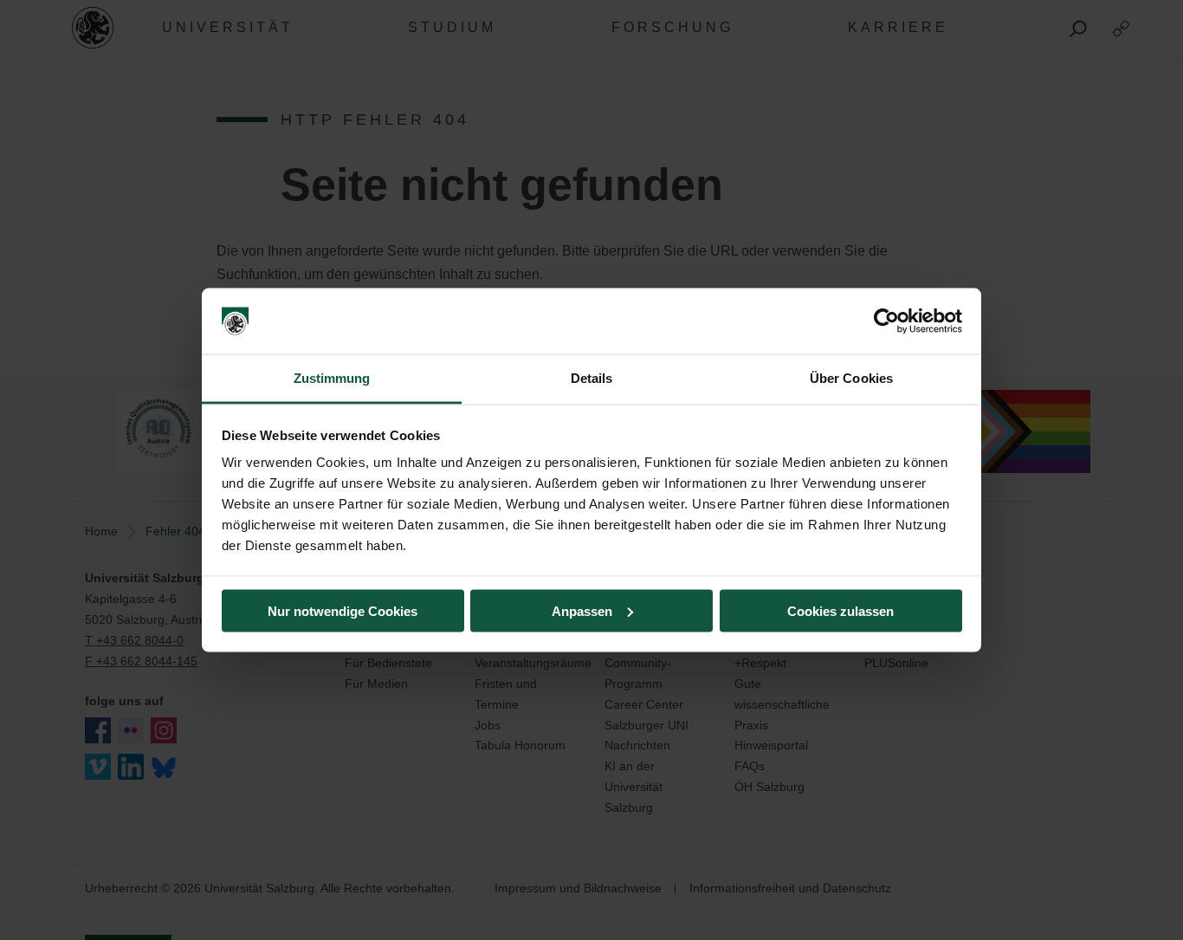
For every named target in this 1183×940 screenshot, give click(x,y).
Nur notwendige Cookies (342, 610)
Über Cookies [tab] (851, 378)
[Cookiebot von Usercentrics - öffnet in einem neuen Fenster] (886, 321)
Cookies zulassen (840, 610)
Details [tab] (592, 378)
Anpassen (582, 610)
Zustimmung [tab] (332, 378)
